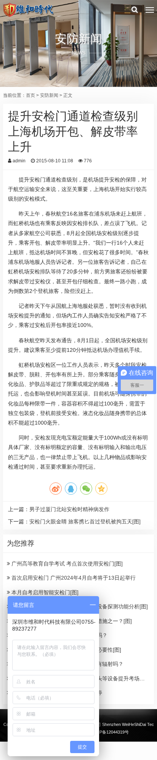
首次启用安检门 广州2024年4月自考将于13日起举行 (73, 578)
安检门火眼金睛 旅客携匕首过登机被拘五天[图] (85, 521)
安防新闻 (49, 95)
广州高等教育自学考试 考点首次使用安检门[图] (66, 564)
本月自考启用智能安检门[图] (44, 592)
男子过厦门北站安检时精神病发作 (69, 509)
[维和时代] (28, 9)
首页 (30, 95)
